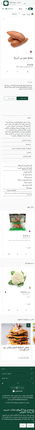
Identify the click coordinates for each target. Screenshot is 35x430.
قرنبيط (28, 296)
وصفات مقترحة (11, 98)
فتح (25, 3)
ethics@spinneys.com (21, 399)
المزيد (28, 247)
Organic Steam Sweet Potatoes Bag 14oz (19, 240)
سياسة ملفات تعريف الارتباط (13, 419)
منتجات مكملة (23, 98)
